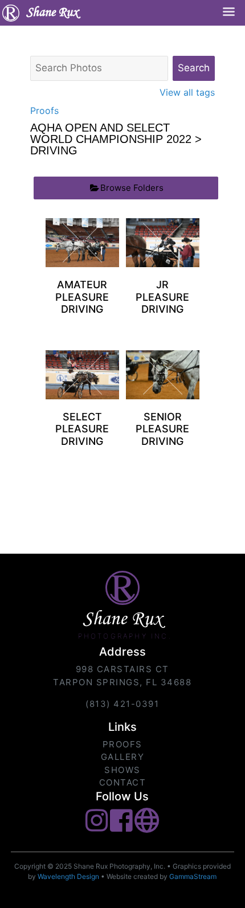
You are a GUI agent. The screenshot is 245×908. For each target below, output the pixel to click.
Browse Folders (132, 187)
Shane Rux (52, 13)
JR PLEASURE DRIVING (162, 297)
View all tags (187, 92)
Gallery (123, 756)
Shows (122, 769)
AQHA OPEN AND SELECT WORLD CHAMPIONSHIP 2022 (110, 133)
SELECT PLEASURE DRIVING (82, 429)
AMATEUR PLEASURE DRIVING (82, 297)
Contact (122, 782)
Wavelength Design (68, 876)
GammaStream (193, 876)
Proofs (44, 110)
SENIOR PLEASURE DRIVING (162, 429)
